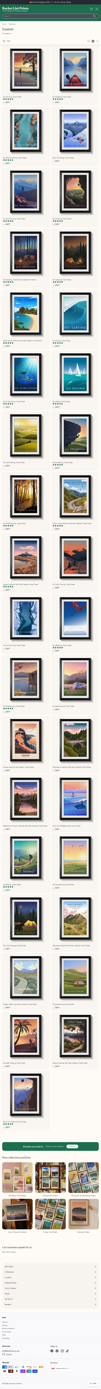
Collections (12, 24)
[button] (8, 99)
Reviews (5, 1325)
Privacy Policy (6, 1332)
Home (4, 24)
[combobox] (50, 16)
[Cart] (91, 9)
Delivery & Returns (8, 1328)
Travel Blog (5, 1338)
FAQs (4, 1335)
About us (5, 1322)
